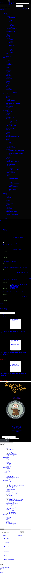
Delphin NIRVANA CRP (22, 272)
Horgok (7, 494)
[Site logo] (11, 4)
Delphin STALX (17, 249)
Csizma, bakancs (9, 516)
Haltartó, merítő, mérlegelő (12, 493)
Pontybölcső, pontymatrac (12, 503)
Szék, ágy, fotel (9, 479)
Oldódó (10, 450)
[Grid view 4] (9, 311)
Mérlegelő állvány (10, 502)
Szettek (4, 526)
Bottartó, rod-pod (10, 484)
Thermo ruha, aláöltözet (11, 525)
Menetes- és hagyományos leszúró (16, 485)
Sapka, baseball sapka (11, 523)
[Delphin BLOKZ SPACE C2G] (11, 296)
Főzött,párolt (11, 449)
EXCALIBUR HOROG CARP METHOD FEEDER (15, 267)
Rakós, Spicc (9, 464)
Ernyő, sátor (8, 473)
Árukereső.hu (15, 420)
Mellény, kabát (9, 519)
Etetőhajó (8, 490)
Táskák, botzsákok (10, 504)
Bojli (7, 448)
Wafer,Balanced (12, 453)
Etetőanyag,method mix (11, 454)
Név (1, 437)
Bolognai (8, 459)
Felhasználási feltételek (17, 426)
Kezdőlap (2, 303)
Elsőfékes (8, 468)
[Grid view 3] (6, 311)
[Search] (15, 2)
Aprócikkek (8, 481)
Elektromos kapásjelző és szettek (16, 499)
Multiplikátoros (9, 470)
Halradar (8, 491)
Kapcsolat (17, 431)
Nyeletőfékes (9, 471)
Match (7, 462)
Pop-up (10, 452)
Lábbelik (8, 518)
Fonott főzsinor (12, 512)
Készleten (5, 230)
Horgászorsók (6, 467)
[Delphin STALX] (8, 249)
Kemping (5, 472)
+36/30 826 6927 (16, 397)
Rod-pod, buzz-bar (13, 486)
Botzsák (10, 505)
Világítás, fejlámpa (10, 508)
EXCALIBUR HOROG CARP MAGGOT (13, 292)
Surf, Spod (8, 466)
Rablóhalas (8, 463)
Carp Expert (5, 316)
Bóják (7, 482)
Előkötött (11, 495)
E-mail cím (2, 438)
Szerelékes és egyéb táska (14, 507)
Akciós (4, 229)
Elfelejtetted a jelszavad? (21, 8)
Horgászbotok (6, 457)
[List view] (1, 311)
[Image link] (15, 393)
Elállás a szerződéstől (17, 430)
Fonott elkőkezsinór (13, 510)
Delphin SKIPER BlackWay (23, 254)
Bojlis (7, 458)
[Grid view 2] (3, 311)
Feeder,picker (9, 461)
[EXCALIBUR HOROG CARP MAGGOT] (13, 290)
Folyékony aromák (10, 455)
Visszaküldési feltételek (17, 427)
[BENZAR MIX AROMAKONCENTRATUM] (14, 278)
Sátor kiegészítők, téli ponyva (12, 477)
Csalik (4, 447)
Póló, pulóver (9, 522)
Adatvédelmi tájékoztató (16, 428)
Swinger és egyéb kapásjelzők (15, 500)
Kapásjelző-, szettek (10, 498)
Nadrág (7, 521)
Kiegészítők (5, 480)
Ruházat (5, 514)
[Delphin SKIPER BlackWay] (10, 254)
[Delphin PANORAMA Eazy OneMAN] (13, 260)
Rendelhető (5, 231)
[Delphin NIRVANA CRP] (10, 272)
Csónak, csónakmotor (11, 487)
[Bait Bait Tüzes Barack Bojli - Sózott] (12, 243)
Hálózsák (8, 475)
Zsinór (7, 509)
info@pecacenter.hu (17, 398)
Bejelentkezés (19, 6)
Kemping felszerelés (10, 476)
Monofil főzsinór (12, 513)
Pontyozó (11, 496)
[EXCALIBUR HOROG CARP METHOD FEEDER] (16, 266)
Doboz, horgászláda (10, 489)
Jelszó (18, 2)
